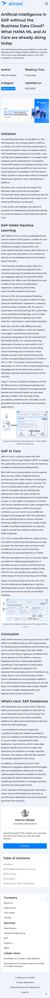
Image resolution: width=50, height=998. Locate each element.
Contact (25, 846)
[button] (46, 4)
